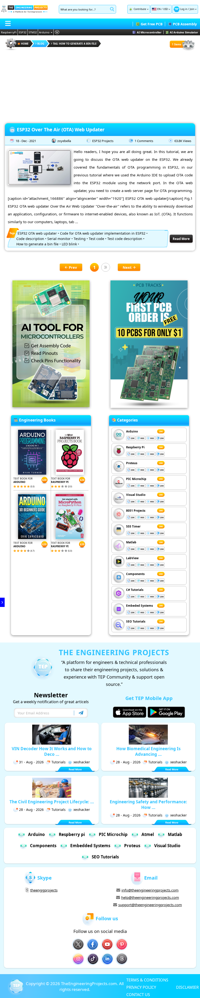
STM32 (33, 32)
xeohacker (81, 762)
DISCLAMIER (187, 987)
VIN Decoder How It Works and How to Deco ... (52, 751)
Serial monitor (58, 238)
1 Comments (144, 141)
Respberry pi (72, 834)
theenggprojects (44, 890)
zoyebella (64, 141)
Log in (183, 9)
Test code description (124, 238)
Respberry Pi (135, 447)
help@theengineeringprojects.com (150, 897)
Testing (80, 238)
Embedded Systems (90, 845)
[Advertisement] (100, 85)
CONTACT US (138, 994)
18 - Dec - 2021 (26, 141)
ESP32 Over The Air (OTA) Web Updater (61, 129)
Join (192, 9)
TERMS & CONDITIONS (147, 979)
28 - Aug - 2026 (128, 762)
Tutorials (58, 762)
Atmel (147, 834)
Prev (73, 267)
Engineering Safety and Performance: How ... (148, 804)
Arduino (44, 32)
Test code (96, 238)
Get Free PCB (151, 24)
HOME (25, 43)
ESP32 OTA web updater (37, 233)
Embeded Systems (139, 606)
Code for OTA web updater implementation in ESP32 (102, 233)
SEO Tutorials (135, 621)
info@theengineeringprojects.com (150, 890)
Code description (30, 238)
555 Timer (133, 526)
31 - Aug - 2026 (31, 762)
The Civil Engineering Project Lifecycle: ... (52, 802)
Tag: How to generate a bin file (75, 43)
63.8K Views (182, 141)
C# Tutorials (134, 590)
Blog (40, 43)
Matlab (131, 542)
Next (127, 267)
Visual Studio (135, 495)
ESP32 (22, 32)
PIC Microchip (136, 479)
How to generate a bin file (37, 244)
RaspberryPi (9, 32)
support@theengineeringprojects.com (150, 904)
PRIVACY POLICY (141, 987)
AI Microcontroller (149, 32)
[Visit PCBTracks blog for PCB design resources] (149, 406)
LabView (132, 558)
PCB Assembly (185, 24)
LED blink (69, 244)
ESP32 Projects (102, 141)
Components (135, 574)
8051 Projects (135, 511)
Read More (181, 239)
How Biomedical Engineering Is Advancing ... (148, 751)
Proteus (131, 463)
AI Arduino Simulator (184, 32)
